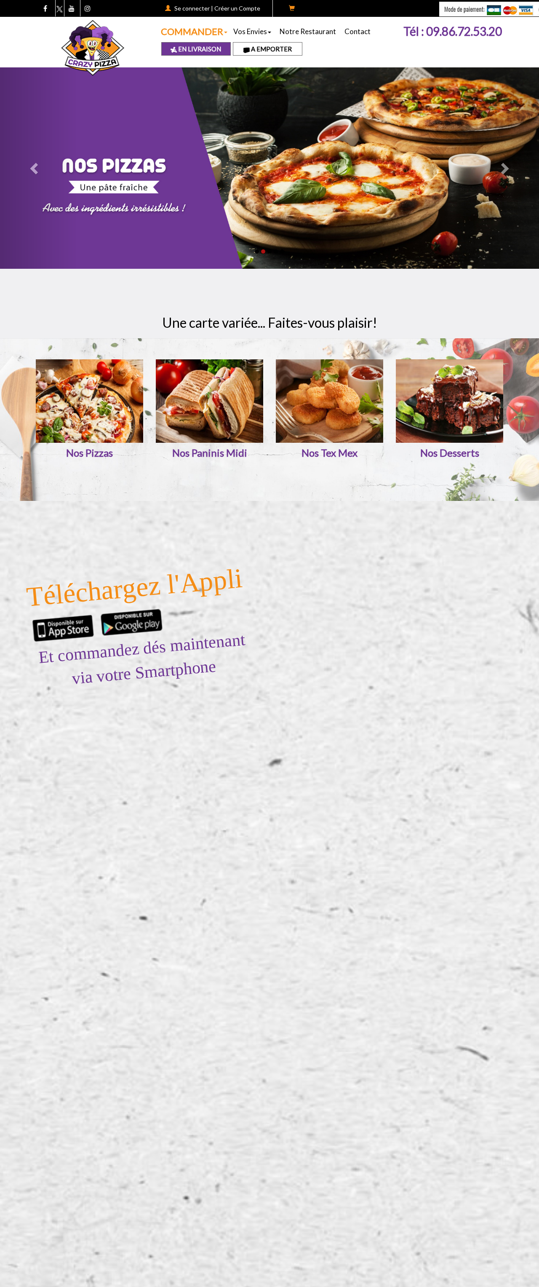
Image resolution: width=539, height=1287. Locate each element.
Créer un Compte (237, 8)
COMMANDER (192, 31)
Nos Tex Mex (330, 453)
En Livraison (199, 49)
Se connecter (192, 8)
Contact (357, 31)
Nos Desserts (449, 453)
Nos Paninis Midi (209, 453)
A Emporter (271, 49)
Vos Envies (250, 31)
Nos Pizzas (89, 453)
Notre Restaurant (308, 31)
